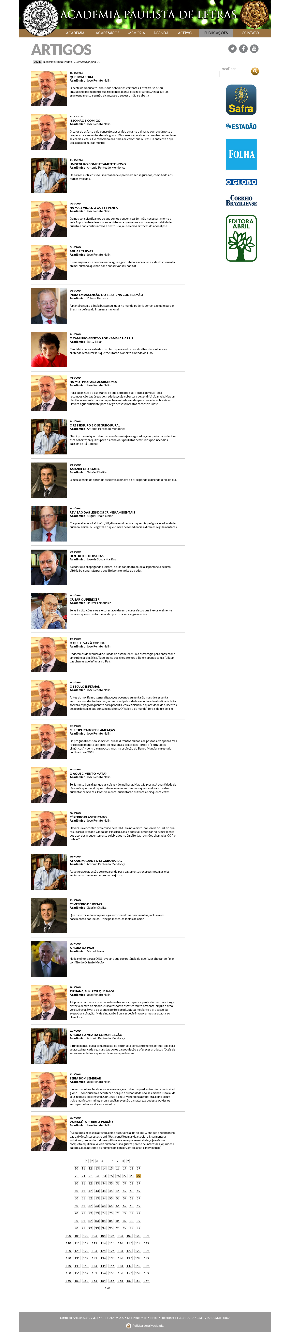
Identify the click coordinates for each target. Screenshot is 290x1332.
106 (120, 1235)
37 (124, 1183)
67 (124, 1206)
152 (85, 1273)
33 (97, 1183)
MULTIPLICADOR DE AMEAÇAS (92, 730)
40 (76, 1191)
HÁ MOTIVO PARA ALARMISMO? (93, 382)
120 (68, 1250)
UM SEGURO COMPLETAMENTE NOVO (98, 164)
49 (138, 1191)
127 (129, 1250)
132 (85, 1258)
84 (104, 1220)
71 (83, 1213)
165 (112, 1280)
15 (111, 1168)
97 (124, 1228)
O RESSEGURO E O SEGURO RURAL (95, 425)
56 (117, 1198)
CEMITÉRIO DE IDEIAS (86, 904)
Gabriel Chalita (97, 472)
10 (76, 1168)
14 (104, 1168)
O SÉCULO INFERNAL (85, 686)
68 (131, 1206)
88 (131, 1220)
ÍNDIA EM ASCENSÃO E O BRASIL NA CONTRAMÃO (106, 294)
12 (90, 1168)
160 (68, 1280)
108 (138, 1235)
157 (129, 1273)
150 (68, 1273)
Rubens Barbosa (97, 298)
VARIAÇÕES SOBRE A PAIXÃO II (92, 1122)
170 (107, 1288)
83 (97, 1220)
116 (120, 1243)
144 (103, 1265)
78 (131, 1213)
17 (124, 1168)
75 (111, 1213)
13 (97, 1168)
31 (83, 1183)
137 (129, 1258)
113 (94, 1243)
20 (76, 1176)
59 (138, 1198)
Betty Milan (94, 341)
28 (131, 1176)
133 (94, 1258)
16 (117, 1168)
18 (131, 1168)
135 (112, 1258)
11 (83, 1168)
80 (76, 1220)
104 (103, 1235)
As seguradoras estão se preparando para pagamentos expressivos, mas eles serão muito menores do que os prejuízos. (119, 873)
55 (111, 1198)
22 (90, 1176)
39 (138, 1183)
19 (138, 1168)
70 (76, 1213)
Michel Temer (95, 951)
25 (111, 1176)
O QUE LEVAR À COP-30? (88, 643)
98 (131, 1228)
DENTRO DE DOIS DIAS (87, 556)
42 (90, 1191)
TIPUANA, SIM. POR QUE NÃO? (92, 991)
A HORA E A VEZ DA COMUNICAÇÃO (96, 1035)
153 (94, 1273)
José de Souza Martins (101, 559)
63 (97, 1206)
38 (131, 1183)
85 (111, 1220)
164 (103, 1280)
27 (125, 1176)
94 (104, 1228)
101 (77, 1235)
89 (138, 1220)
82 (90, 1220)
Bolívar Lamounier (99, 603)
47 (124, 1191)
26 (118, 1176)
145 (112, 1265)
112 (85, 1243)
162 (85, 1280)
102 (85, 1235)
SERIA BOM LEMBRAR (85, 1078)
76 (117, 1213)
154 (103, 1273)
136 (120, 1258)
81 (83, 1220)
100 (68, 1235)
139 (146, 1258)
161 (77, 1280)
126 (120, 1250)
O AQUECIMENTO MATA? (88, 773)
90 (76, 1228)
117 (129, 1243)
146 (120, 1265)
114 (103, 1243)
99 (138, 1228)
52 (90, 1198)
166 (120, 1280)
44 (104, 1191)
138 (138, 1258)
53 (97, 1198)
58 (131, 1198)
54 (104, 1198)
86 (117, 1220)
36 (117, 1183)
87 (124, 1220)
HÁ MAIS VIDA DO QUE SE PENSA (94, 207)
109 (146, 1235)
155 (112, 1273)
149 (146, 1265)
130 (68, 1258)
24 (104, 1176)
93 (97, 1228)
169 (146, 1280)
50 (76, 1198)
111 (77, 1243)
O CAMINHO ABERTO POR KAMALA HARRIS (101, 338)
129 (146, 1250)
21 (83, 1176)
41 (83, 1191)
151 (77, 1273)
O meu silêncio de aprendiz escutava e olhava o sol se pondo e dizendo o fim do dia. (123, 479)
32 (90, 1183)
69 (138, 1206)
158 (138, 1273)
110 (68, 1243)
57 (124, 1198)
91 (83, 1228)
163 (94, 1280)
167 (129, 1280)
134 (103, 1258)
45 (111, 1191)
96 (117, 1228)
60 (76, 1206)
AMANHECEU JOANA (85, 469)
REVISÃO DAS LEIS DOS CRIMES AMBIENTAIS (102, 512)
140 (68, 1265)
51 (83, 1198)
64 (104, 1206)
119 (146, 1243)
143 (94, 1265)
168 (138, 1280)
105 (112, 1235)
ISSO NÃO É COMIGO (85, 120)
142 (85, 1265)
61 (83, 1206)
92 (90, 1228)
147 (129, 1265)
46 (117, 1191)
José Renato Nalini (99, 80)
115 (112, 1243)
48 (131, 1191)
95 (111, 1228)
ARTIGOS (61, 49)
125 (112, 1250)
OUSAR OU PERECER (84, 599)
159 (146, 1273)
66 (117, 1206)
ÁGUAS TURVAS (81, 251)
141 (77, 1265)
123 (94, 1250)
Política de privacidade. (148, 1325)
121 (77, 1250)
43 (97, 1191)
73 (97, 1213)
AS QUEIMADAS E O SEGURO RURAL (96, 860)
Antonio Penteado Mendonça (106, 167)
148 (138, 1265)
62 (90, 1206)
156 (120, 1273)
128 (138, 1250)
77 (124, 1213)
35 (111, 1183)
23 (97, 1176)
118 (138, 1243)
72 (90, 1213)
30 (76, 1183)
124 (103, 1250)
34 (104, 1183)
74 (104, 1213)
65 (111, 1206)
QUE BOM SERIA (81, 77)
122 (85, 1250)
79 (138, 1213)
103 (94, 1235)
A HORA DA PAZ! (82, 947)
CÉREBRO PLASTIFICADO (88, 817)
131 (77, 1258)
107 (129, 1235)
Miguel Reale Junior (100, 515)
